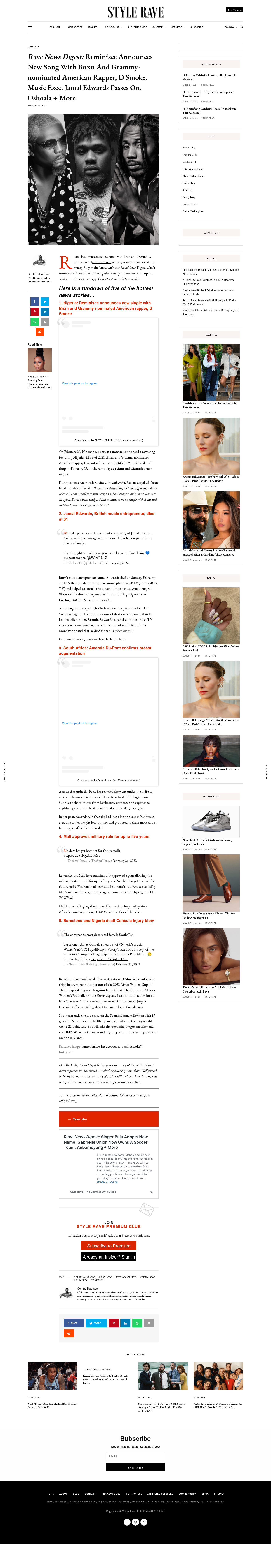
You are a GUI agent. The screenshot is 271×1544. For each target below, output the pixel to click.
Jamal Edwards (101, 262)
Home (50, 1493)
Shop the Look (190, 154)
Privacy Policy (111, 1493)
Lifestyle (33, 46)
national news (147, 1277)
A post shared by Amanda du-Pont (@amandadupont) (108, 779)
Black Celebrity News (193, 175)
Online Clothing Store (193, 211)
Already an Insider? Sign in (109, 1256)
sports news (80, 1280)
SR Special (34, 1397)
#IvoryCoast (116, 949)
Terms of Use (134, 1493)
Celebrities (90, 1369)
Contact (90, 1493)
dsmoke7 (135, 1046)
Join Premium (235, 9)
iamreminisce (91, 1046)
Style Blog (188, 190)
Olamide (137, 468)
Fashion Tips (189, 182)
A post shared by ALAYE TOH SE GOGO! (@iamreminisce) (108, 440)
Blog (76, 1493)
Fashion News (189, 204)
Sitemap (219, 1493)
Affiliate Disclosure (160, 1493)
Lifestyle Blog (189, 161)
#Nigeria (125, 944)
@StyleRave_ (68, 1100)
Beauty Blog (189, 197)
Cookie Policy (187, 1493)
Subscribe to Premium (108, 1245)
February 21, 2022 (124, 861)
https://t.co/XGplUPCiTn (109, 959)
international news (126, 1277)
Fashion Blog (189, 147)
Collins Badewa (39, 274)
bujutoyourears (112, 1046)
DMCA (205, 1493)
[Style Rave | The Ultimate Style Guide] (135, 12)
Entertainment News (193, 168)
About (63, 1493)
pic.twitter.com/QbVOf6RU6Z (85, 557)
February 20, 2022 (116, 563)
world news (97, 1280)
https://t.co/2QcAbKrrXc (82, 855)
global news (105, 1277)
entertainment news (84, 1277)
